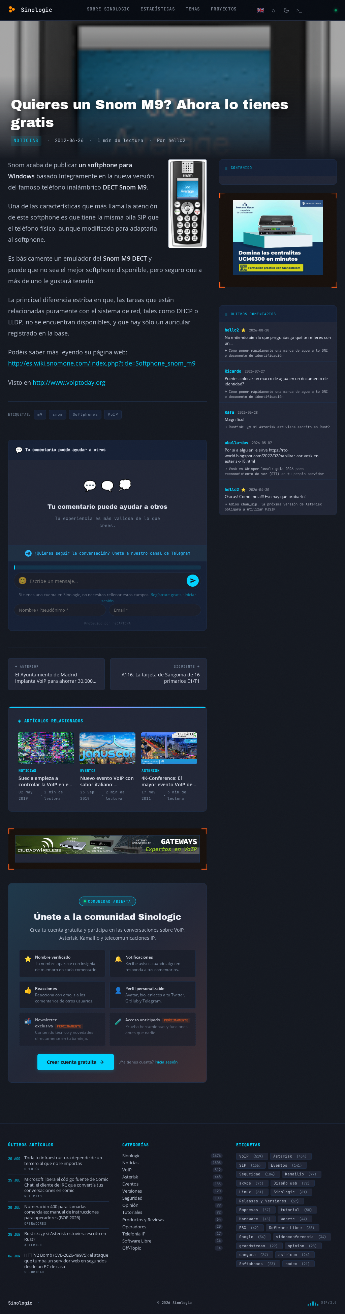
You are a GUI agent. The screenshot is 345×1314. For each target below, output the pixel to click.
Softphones (85, 414)
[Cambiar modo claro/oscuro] (286, 10)
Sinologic (171, 1156)
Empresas (255, 1209)
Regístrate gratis (166, 594)
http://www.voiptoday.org (69, 382)
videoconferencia (301, 1236)
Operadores (171, 1227)
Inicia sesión (166, 1062)
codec (297, 1263)
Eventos (171, 1184)
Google (252, 1236)
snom (58, 414)
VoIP (113, 414)
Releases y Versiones (269, 1201)
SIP (250, 1165)
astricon (294, 1254)
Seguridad (171, 1198)
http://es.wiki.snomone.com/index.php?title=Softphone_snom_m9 (101, 363)
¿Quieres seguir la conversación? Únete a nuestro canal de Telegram (112, 553)
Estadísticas (157, 9)
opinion (302, 1246)
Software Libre (171, 1241)
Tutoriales (171, 1212)
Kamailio (300, 1174)
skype (251, 1183)
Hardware (255, 1219)
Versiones (171, 1191)
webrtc (294, 1219)
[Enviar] (193, 581)
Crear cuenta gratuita (71, 1062)
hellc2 (176, 140)
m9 (39, 414)
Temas (193, 9)
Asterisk (171, 1177)
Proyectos (224, 9)
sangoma (253, 1254)
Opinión (171, 1205)
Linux (251, 1192)
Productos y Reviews (171, 1220)
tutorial (296, 1209)
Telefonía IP (171, 1234)
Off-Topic (171, 1248)
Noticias (26, 140)
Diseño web (292, 1183)
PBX (249, 1227)
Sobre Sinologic (108, 9)
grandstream (258, 1246)
